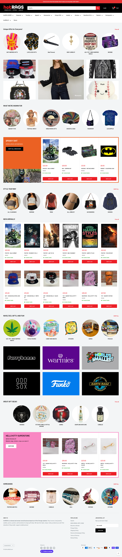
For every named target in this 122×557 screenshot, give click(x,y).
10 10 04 (64, 299)
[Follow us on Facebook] (41, 548)
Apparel (37, 15)
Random (98, 15)
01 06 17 (82, 467)
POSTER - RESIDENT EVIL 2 (30, 253)
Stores (15, 20)
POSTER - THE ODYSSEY (107, 253)
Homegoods (108, 15)
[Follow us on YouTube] (54, 548)
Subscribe (100, 530)
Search (72, 520)
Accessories (47, 15)
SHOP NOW (11, 446)
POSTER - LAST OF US (48, 253)
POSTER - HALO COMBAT (48, 168)
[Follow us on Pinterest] (51, 548)
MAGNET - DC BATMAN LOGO (107, 168)
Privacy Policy (74, 528)
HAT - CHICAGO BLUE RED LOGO (12, 296)
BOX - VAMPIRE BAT (66, 168)
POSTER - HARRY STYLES (88, 253)
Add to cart (50, 178)
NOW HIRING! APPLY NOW (77, 523)
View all (117, 29)
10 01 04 (102, 170)
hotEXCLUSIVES (7, 15)
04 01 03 (83, 298)
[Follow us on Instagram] (48, 548)
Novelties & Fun (88, 15)
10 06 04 (63, 170)
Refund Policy (74, 538)
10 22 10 (44, 170)
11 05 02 (6, 298)
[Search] (98, 8)
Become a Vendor (75, 525)
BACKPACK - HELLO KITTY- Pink (89, 296)
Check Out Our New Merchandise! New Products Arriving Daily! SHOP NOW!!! (61, 1)
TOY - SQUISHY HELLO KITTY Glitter (69, 296)
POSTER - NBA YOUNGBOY (69, 253)
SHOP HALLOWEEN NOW (14, 149)
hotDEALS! (6, 20)
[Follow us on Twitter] (44, 548)
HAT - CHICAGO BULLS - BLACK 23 (50, 296)
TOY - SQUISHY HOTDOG (106, 296)
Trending (28, 15)
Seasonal (18, 15)
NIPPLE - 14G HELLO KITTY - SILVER (88, 464)
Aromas (77, 15)
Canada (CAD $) (7, 545)
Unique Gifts (58, 15)
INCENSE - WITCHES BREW (87, 168)
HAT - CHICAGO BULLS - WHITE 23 (31, 296)
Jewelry (68, 15)
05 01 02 (82, 170)
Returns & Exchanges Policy (78, 533)
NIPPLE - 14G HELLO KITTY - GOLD (107, 464)
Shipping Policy (75, 530)
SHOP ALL (116, 189)
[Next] (118, 42)
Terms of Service (75, 535)
